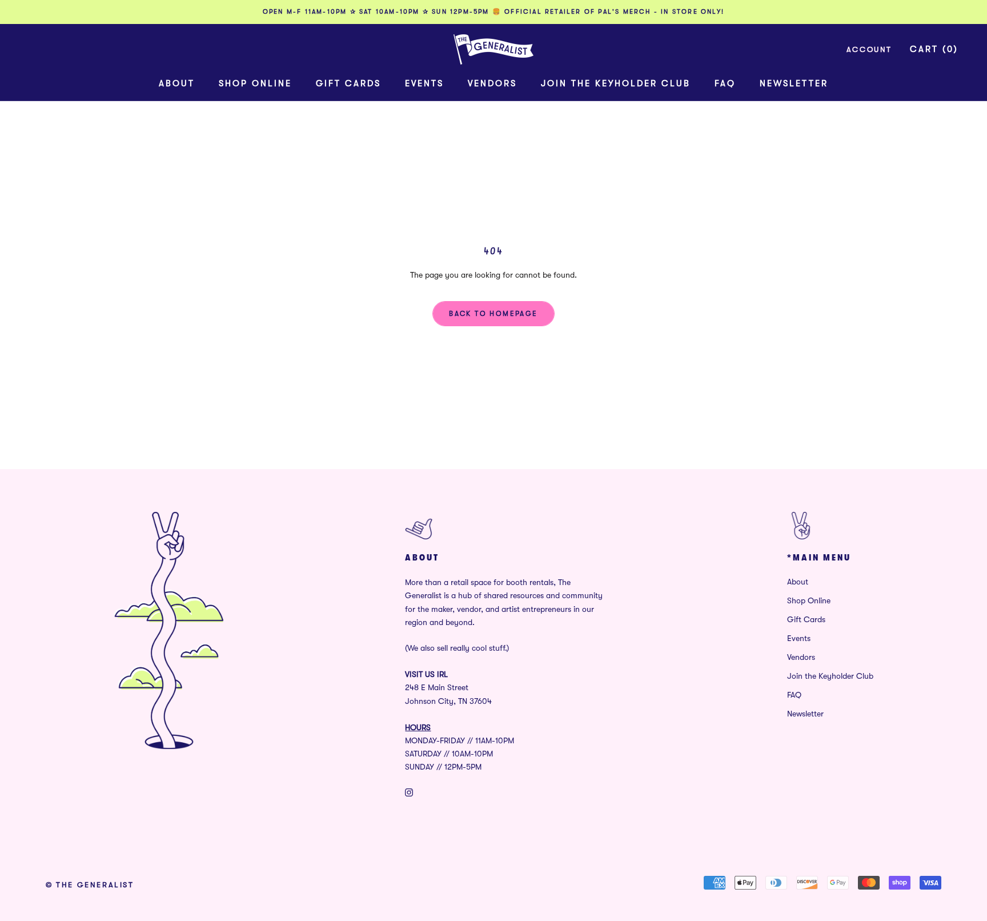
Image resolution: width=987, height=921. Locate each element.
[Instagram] (409, 791)
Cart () (934, 49)
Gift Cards (348, 83)
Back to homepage (493, 314)
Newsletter (794, 83)
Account (869, 49)
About (177, 83)
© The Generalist (90, 884)
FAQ (725, 83)
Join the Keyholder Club (616, 83)
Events (424, 83)
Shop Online (255, 83)
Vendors (492, 83)
